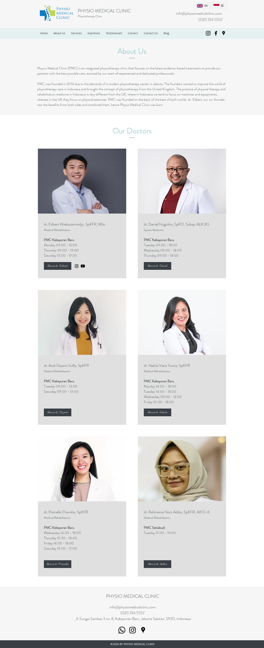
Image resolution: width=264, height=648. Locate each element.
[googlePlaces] (224, 33)
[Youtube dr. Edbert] (82, 266)
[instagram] (208, 33)
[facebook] (216, 33)
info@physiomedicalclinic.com (199, 13)
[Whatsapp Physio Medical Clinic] (122, 630)
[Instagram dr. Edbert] (76, 266)
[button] (57, 266)
